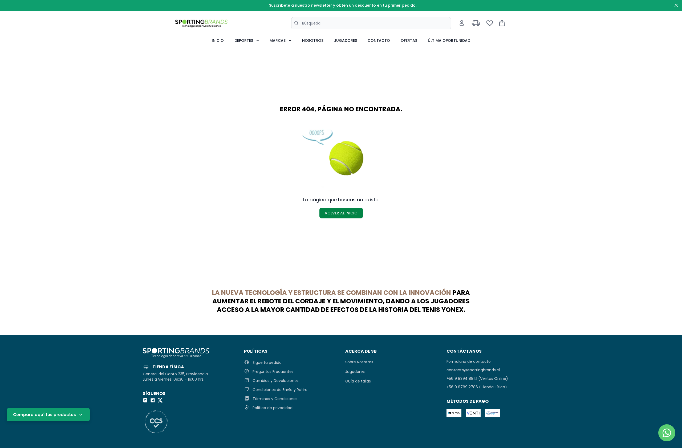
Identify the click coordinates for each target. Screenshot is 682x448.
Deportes (243, 40)
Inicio (218, 40)
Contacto (379, 40)
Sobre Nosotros (359, 362)
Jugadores (345, 40)
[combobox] (371, 23)
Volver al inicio (341, 213)
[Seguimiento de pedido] (476, 23)
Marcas (278, 40)
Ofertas (409, 40)
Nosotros (312, 40)
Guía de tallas (358, 381)
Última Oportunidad (449, 40)
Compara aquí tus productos (44, 414)
